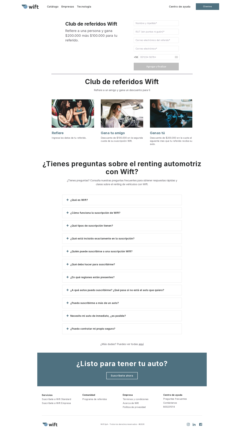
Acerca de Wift (131, 403)
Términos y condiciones (135, 399)
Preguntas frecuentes (175, 399)
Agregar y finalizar (156, 66)
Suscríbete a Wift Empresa (56, 403)
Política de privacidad (134, 407)
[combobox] (176, 57)
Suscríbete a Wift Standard (56, 399)
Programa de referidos (94, 399)
